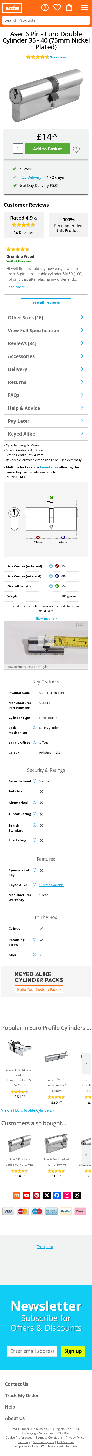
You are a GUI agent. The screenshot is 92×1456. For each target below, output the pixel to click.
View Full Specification (33, 330)
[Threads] (77, 1195)
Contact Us (16, 1384)
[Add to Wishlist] (75, 150)
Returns (17, 382)
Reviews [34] (22, 343)
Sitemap (24, 1442)
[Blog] (16, 1195)
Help (10, 1407)
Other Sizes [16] (25, 317)
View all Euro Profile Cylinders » (27, 1110)
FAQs (13, 395)
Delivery (17, 369)
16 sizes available (51, 885)
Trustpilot (45, 1246)
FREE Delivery (29, 177)
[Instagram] (67, 1195)
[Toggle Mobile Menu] (85, 7)
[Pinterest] (36, 1195)
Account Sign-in (43, 1442)
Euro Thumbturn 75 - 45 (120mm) (56, 1085)
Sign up (73, 1351)
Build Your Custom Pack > (39, 989)
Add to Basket (47, 148)
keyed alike (49, 467)
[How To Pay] (46, 1211)
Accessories (21, 356)
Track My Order (22, 1395)
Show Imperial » (46, 618)
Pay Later (19, 421)
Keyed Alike (21, 434)
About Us (15, 1418)
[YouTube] (26, 1195)
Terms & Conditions (49, 1438)
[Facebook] (57, 1195)
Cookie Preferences (19, 1438)
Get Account (65, 1442)
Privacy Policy (75, 1438)
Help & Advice (24, 408)
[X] (47, 1195)
